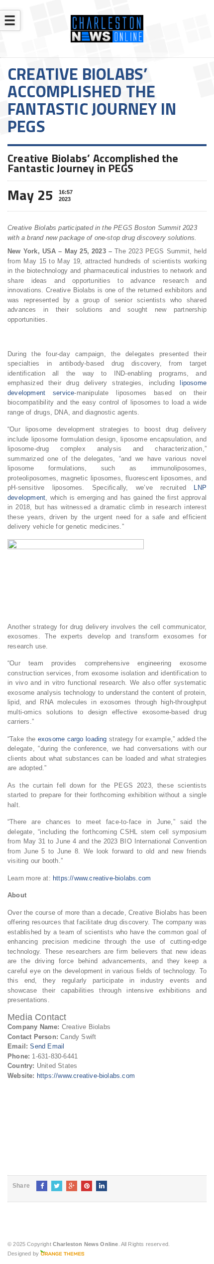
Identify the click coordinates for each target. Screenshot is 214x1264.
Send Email (47, 1046)
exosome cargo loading (72, 739)
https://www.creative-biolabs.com (102, 878)
